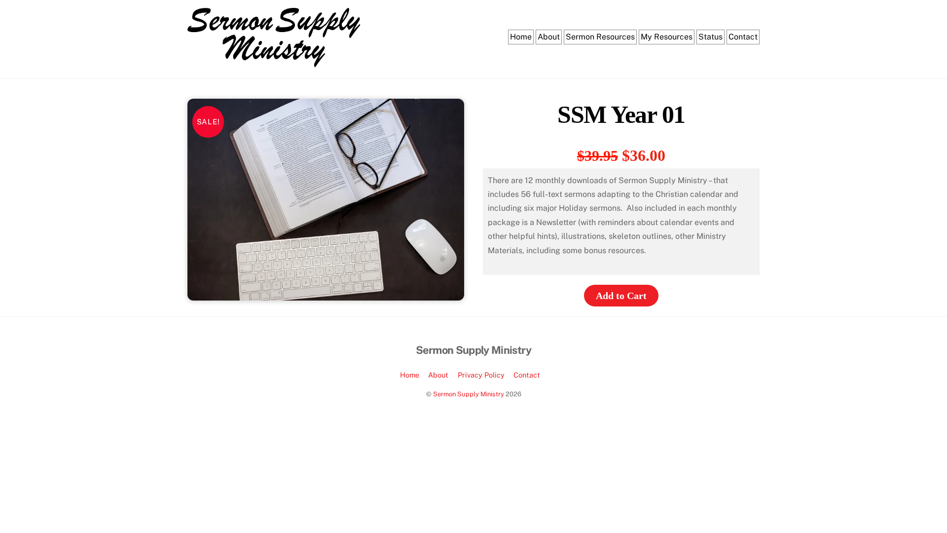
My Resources (666, 36)
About (549, 36)
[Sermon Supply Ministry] (273, 62)
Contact (743, 36)
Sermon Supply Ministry (468, 394)
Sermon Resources (600, 36)
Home (521, 36)
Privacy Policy (481, 375)
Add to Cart (621, 295)
